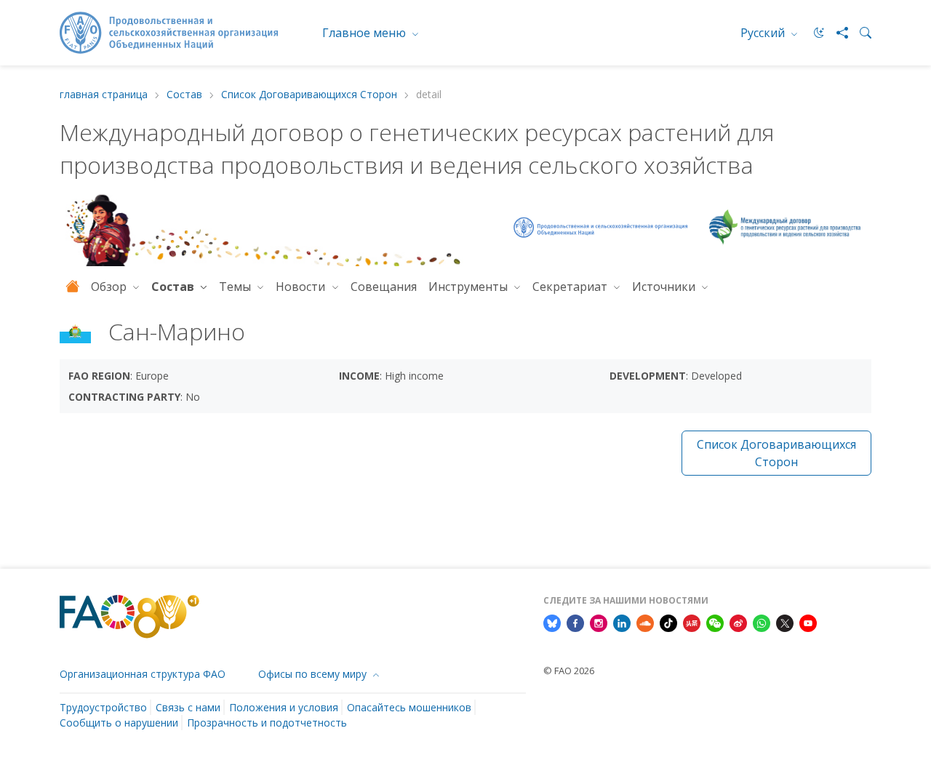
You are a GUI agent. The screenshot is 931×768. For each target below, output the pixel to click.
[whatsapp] (761, 622)
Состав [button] (174, 287)
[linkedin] (622, 622)
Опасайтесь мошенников (409, 707)
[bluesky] (552, 622)
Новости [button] (302, 287)
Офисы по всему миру (313, 674)
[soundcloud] (645, 622)
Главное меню (365, 33)
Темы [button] (236, 287)
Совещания (384, 287)
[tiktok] (668, 622)
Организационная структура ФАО (142, 674)
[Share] (836, 33)
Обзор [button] (110, 287)
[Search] (859, 33)
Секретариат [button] (571, 287)
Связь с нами (188, 707)
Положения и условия (283, 707)
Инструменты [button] (469, 287)
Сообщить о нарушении (119, 722)
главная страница (104, 95)
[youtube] (808, 622)
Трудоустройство (103, 707)
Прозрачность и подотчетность (267, 722)
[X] (785, 622)
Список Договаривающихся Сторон (309, 95)
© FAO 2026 (568, 670)
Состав (184, 95)
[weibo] (738, 622)
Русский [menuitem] (764, 33)
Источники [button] (665, 287)
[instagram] (598, 622)
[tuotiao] (691, 622)
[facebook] (575, 622)
